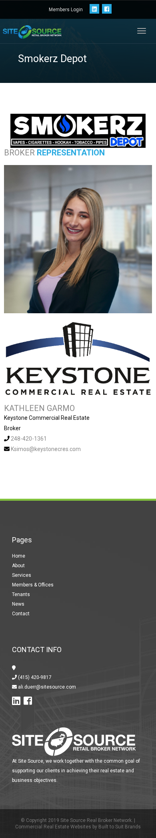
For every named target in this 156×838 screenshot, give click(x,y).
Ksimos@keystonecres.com (46, 449)
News (18, 604)
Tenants (21, 594)
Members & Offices (33, 585)
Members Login (66, 9)
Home (18, 556)
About (18, 565)
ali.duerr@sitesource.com (46, 687)
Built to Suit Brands (119, 827)
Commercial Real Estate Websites (53, 827)
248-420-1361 (29, 438)
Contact (21, 613)
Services (21, 575)
